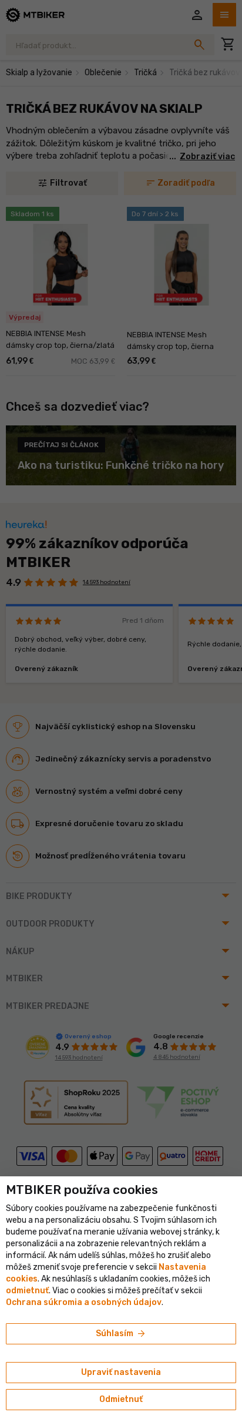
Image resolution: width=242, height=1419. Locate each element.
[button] (27, 1291)
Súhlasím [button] (121, 1333)
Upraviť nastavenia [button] (121, 1372)
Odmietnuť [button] (121, 1399)
